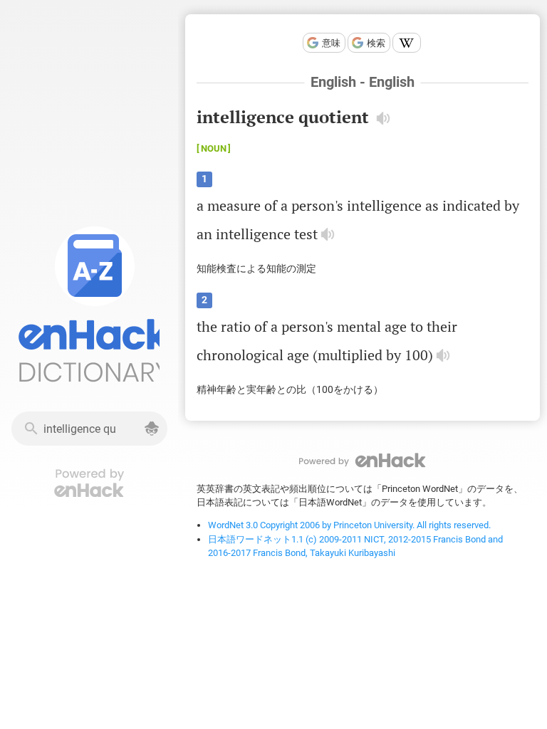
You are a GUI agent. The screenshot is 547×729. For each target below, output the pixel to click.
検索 (376, 43)
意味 (331, 43)
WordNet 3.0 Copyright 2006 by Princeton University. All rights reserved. (349, 525)
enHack (362, 460)
